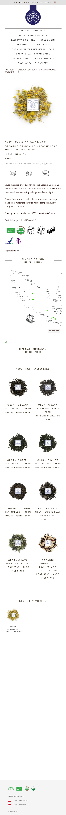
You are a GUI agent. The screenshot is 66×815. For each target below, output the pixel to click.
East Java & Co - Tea (26, 70)
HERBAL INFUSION (16, 154)
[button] (32, 294)
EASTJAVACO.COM (19, 801)
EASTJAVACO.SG (19, 804)
